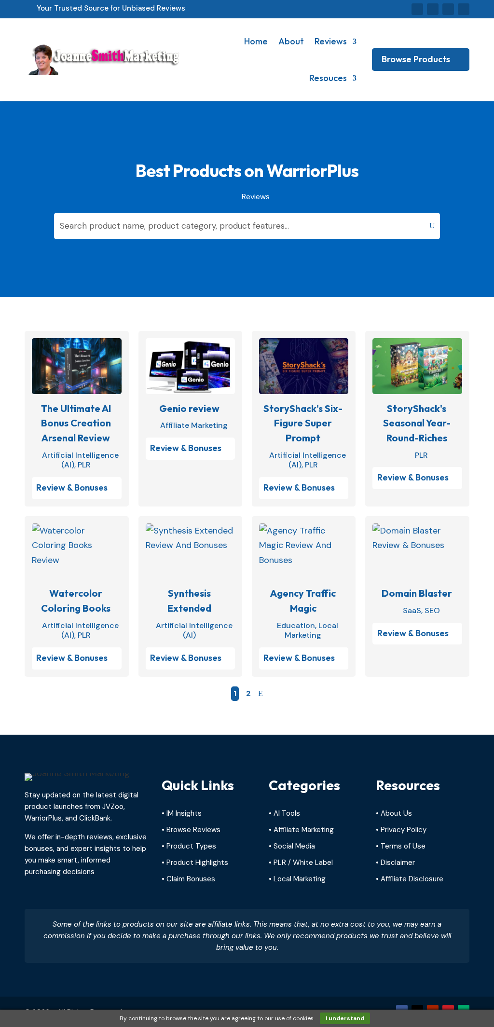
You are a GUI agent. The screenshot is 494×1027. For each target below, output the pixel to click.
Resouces (328, 77)
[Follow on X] (433, 9)
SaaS (412, 610)
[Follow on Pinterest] (463, 9)
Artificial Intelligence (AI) (194, 630)
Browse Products (416, 59)
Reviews (331, 41)
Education (296, 625)
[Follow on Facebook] (417, 9)
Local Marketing (311, 630)
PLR (84, 465)
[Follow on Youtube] (448, 9)
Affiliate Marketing (194, 425)
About (291, 41)
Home (256, 41)
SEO (432, 610)
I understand (345, 1018)
